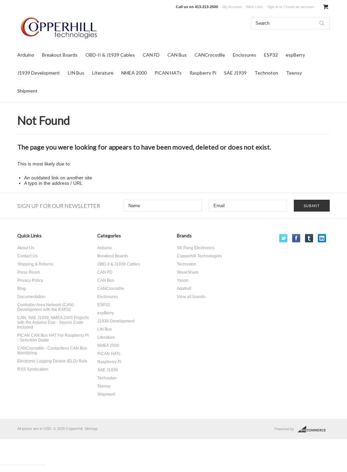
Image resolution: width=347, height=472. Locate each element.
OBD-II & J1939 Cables (110, 55)
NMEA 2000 (134, 73)
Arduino (25, 55)
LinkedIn (322, 238)
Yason (182, 280)
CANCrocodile (210, 55)
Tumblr (309, 238)
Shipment (27, 91)
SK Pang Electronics (196, 247)
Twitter (283, 238)
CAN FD (151, 55)
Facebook (296, 238)
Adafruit (184, 288)
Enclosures (244, 55)
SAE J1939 (235, 73)
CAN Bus (177, 55)
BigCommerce (314, 429)
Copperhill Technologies (199, 256)
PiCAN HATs (168, 73)
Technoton (266, 73)
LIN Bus (76, 73)
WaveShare (188, 272)
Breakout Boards (60, 55)
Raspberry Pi (202, 73)
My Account (232, 7)
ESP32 (271, 55)
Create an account (299, 7)
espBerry (295, 55)
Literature (103, 73)
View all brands (191, 296)
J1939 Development (38, 73)
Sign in (272, 7)
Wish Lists (254, 7)
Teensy (294, 73)
